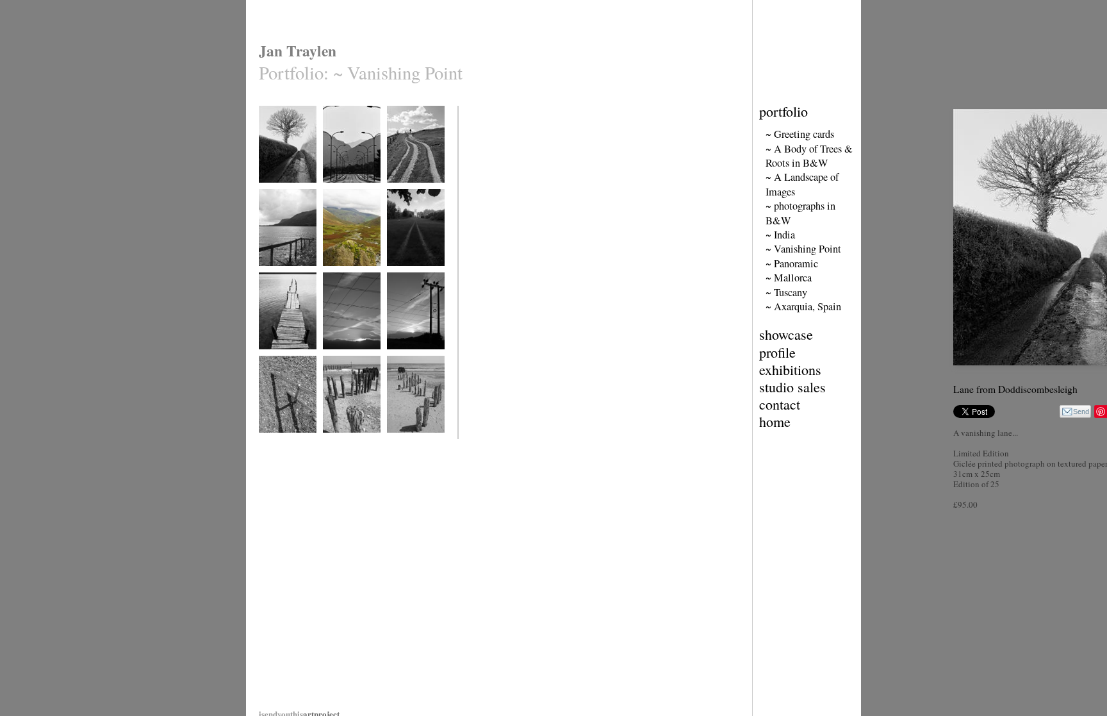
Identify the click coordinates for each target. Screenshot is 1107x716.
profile (777, 352)
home (775, 421)
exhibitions (790, 369)
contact (779, 404)
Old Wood (338, 440)
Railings (271, 440)
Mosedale (337, 274)
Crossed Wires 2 (412, 357)
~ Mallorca (789, 278)
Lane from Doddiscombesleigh (288, 195)
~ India (780, 235)
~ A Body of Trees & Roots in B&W (809, 156)
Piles (394, 440)
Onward (399, 191)
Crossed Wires (345, 357)
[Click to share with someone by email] (1075, 411)
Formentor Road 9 (351, 191)
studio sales (792, 387)
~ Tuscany (786, 292)
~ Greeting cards (800, 134)
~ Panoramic (792, 263)
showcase (786, 334)
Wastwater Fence (284, 274)
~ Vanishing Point (803, 249)
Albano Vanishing (286, 357)
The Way (400, 274)
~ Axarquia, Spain (803, 306)
